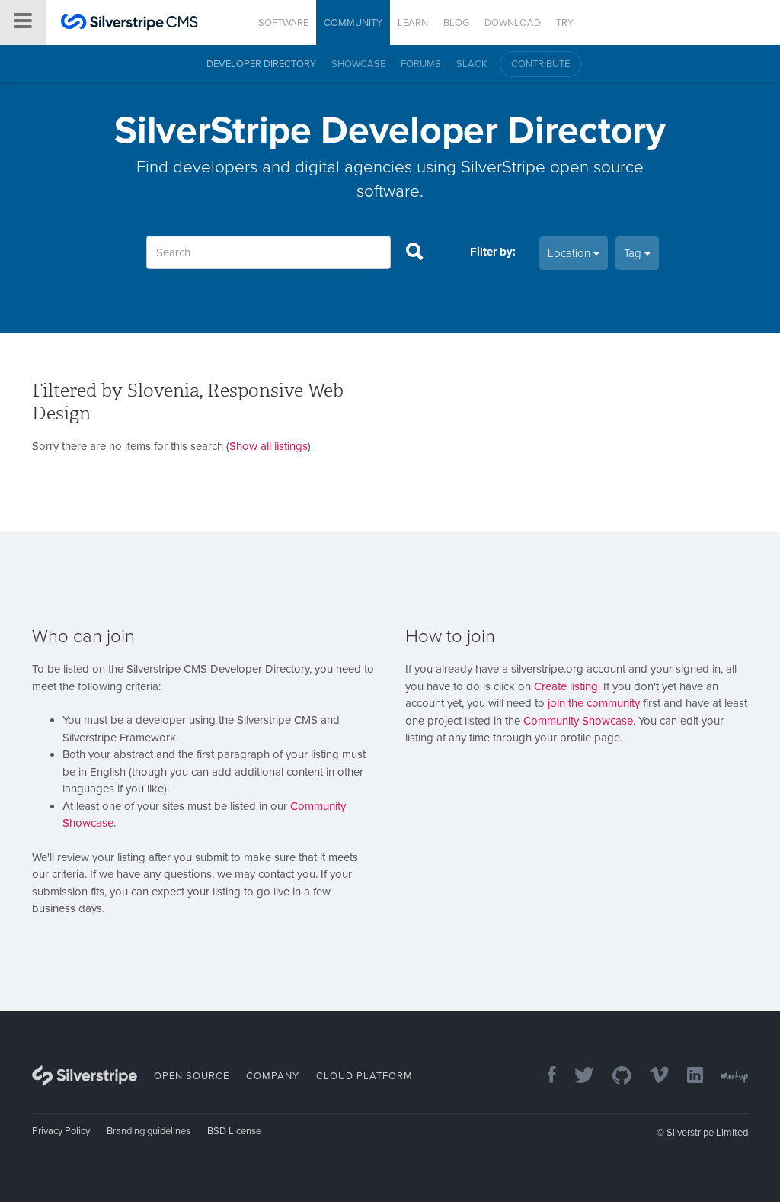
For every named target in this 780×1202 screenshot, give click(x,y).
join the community (594, 703)
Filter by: (493, 252)
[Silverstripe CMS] (129, 24)
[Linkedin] (687, 1076)
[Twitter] (576, 1076)
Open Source (191, 1076)
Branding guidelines (148, 1131)
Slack (472, 64)
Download (512, 23)
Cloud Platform (364, 1076)
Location (570, 253)
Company (272, 1076)
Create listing (566, 686)
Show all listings (268, 446)
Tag (634, 253)
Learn (413, 23)
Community (353, 23)
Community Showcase (578, 721)
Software (283, 23)
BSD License (234, 1131)
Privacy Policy (61, 1131)
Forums (421, 64)
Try (565, 23)
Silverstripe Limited (707, 1132)
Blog (456, 23)
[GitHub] (614, 1076)
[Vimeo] (652, 1076)
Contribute (540, 64)
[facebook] (544, 1076)
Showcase (358, 64)
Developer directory (261, 64)
